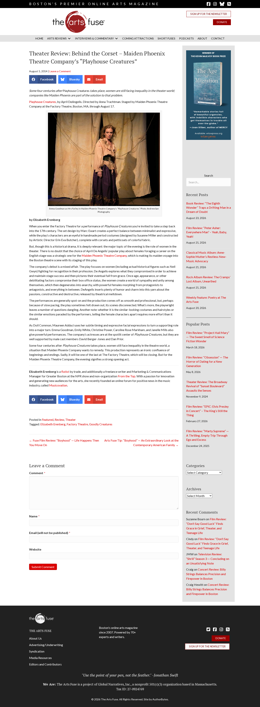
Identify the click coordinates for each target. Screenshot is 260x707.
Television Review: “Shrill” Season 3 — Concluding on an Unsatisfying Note (207, 558)
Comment (37, 473)
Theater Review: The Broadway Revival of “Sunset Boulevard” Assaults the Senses (206, 386)
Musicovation (58, 385)
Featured (47, 419)
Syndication (36, 651)
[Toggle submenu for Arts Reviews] (69, 38)
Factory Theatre (77, 424)
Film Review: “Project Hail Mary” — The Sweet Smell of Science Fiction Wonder (207, 337)
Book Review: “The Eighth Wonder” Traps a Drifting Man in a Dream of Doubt (208, 207)
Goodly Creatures (100, 424)
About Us (35, 638)
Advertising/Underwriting (46, 645)
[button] (208, 14)
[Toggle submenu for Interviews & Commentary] (116, 38)
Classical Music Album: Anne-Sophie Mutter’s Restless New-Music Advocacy (206, 257)
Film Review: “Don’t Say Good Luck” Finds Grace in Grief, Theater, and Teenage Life (207, 543)
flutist (65, 371)
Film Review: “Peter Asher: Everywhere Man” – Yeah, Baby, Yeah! (206, 232)
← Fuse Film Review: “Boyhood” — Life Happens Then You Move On (64, 442)
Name (34, 516)
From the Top (126, 376)
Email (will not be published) (49, 533)
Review (59, 419)
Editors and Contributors (45, 664)
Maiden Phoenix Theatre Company (104, 255)
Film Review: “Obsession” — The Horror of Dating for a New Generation (207, 361)
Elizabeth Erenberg (52, 424)
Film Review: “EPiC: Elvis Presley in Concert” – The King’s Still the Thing (207, 411)
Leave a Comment (60, 71)
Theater (70, 419)
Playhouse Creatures (42, 101)
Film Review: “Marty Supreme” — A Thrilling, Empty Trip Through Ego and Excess (207, 435)
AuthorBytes (160, 699)
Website (35, 549)
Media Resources (40, 658)
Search (208, 175)
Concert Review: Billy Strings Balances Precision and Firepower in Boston (206, 574)
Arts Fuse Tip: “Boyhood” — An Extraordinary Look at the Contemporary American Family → (141, 442)
